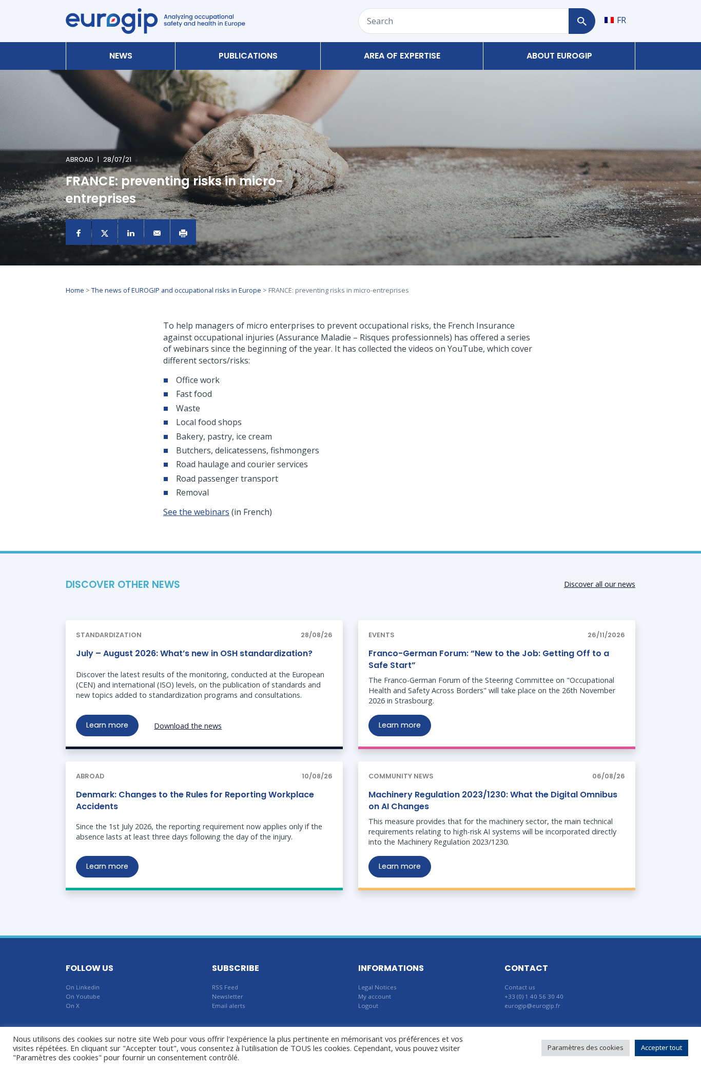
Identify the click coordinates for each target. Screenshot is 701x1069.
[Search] (582, 21)
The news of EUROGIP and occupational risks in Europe (176, 290)
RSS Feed (225, 987)
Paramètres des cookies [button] (586, 1047)
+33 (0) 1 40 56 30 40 (533, 996)
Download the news (188, 726)
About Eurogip (559, 56)
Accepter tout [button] (661, 1047)
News (120, 56)
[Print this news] (183, 232)
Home (75, 290)
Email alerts (228, 1005)
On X (73, 1005)
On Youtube (83, 996)
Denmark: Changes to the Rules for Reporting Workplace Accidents (195, 800)
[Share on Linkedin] (131, 232)
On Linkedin (83, 987)
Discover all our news (599, 584)
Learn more (107, 725)
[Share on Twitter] (105, 232)
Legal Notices (377, 987)
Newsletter (227, 996)
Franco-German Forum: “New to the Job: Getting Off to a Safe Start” (488, 659)
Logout (368, 1005)
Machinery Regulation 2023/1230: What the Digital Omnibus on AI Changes (492, 800)
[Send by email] (157, 232)
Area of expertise (402, 56)
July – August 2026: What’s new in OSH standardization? (194, 653)
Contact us (519, 987)
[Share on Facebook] (78, 232)
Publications (248, 56)
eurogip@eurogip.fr (532, 1005)
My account (374, 996)
